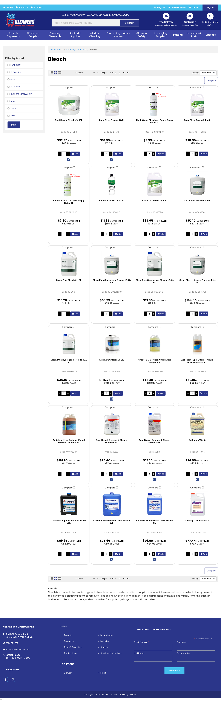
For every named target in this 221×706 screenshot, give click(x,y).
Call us (210, 23)
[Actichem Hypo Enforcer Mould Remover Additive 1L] (197, 343)
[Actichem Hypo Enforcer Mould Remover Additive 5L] (68, 423)
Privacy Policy (106, 635)
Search (129, 23)
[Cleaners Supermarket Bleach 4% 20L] (68, 504)
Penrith (103, 673)
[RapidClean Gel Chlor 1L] (111, 184)
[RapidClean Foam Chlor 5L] (197, 103)
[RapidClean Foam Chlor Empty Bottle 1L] (68, 184)
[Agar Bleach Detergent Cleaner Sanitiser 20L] (111, 423)
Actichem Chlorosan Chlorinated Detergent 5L (154, 361)
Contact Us (69, 641)
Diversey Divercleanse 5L (197, 520)
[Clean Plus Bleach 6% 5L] (68, 263)
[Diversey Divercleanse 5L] (197, 504)
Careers (104, 647)
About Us (23, 7)
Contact (38, 7)
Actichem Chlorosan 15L (111, 360)
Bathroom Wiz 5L (197, 440)
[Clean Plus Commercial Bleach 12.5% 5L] (154, 263)
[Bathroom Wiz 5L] (197, 423)
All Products (57, 49)
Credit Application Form (111, 653)
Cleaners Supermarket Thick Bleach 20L (111, 521)
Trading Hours (70, 653)
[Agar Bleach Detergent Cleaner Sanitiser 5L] (154, 423)
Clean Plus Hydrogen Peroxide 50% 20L (197, 281)
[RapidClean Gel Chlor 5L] (154, 184)
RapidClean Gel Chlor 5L (154, 200)
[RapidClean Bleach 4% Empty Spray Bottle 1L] (154, 103)
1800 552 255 (12, 643)
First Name (181, 642)
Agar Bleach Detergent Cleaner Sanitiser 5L (154, 441)
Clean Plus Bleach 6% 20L (197, 200)
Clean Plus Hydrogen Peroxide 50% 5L (69, 361)
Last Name (139, 653)
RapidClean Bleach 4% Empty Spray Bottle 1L (154, 121)
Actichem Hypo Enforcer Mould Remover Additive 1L (197, 361)
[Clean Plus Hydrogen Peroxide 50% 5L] (68, 343)
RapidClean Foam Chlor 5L (197, 120)
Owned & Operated (190, 23)
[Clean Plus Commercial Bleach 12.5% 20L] (111, 263)
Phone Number (183, 653)
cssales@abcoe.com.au (17, 649)
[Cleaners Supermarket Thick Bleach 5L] (154, 504)
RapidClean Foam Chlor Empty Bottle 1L (68, 201)
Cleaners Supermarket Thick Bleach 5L (154, 521)
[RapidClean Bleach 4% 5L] (111, 103)
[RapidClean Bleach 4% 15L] (68, 103)
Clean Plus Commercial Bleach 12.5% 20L (112, 281)
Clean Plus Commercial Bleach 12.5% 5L (154, 281)
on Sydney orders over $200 (166, 23)
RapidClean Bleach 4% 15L (69, 120)
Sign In (210, 7)
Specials (211, 34)
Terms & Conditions (73, 647)
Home (10, 7)
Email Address (141, 642)
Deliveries (104, 641)
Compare (67, 87)
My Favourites (179, 7)
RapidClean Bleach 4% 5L (111, 120)
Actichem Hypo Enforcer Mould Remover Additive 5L (69, 441)
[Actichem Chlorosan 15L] (111, 343)
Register (161, 7)
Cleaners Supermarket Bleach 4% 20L (69, 521)
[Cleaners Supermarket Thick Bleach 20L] (111, 504)
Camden (68, 673)
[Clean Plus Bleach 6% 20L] (197, 184)
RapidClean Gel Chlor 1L (111, 200)
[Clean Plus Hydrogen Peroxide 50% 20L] (197, 263)
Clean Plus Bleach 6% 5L (68, 280)
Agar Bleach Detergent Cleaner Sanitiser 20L (111, 441)
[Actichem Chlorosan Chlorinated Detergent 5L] (154, 343)
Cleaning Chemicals (76, 49)
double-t (133, 694)
